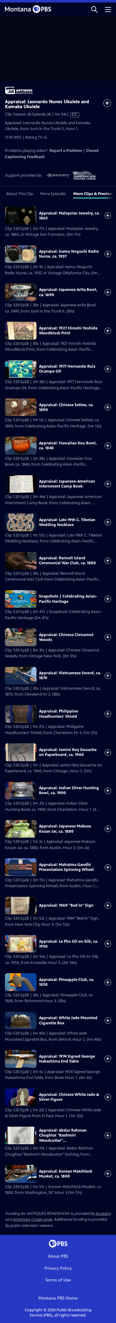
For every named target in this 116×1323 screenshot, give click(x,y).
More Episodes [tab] (53, 193)
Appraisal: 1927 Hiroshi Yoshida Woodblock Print (68, 331)
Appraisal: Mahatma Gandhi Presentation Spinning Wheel (66, 867)
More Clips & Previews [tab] (94, 193)
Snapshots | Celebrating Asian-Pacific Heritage (68, 599)
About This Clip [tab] (19, 193)
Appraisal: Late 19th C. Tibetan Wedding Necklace (67, 522)
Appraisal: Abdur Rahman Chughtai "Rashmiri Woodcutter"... (63, 1135)
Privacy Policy (58, 1268)
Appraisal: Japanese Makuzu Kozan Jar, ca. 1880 (65, 829)
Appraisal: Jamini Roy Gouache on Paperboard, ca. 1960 (68, 752)
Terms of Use (58, 1280)
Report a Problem (65, 150)
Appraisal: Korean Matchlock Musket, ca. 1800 (65, 1174)
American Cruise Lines (32, 1219)
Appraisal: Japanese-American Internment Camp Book (67, 484)
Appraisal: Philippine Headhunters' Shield (58, 714)
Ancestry (103, 1213)
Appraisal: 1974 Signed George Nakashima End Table (67, 1059)
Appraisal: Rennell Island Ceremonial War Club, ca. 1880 (67, 561)
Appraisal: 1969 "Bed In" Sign (66, 905)
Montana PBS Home (58, 1298)
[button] (94, 9)
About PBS (58, 1256)
